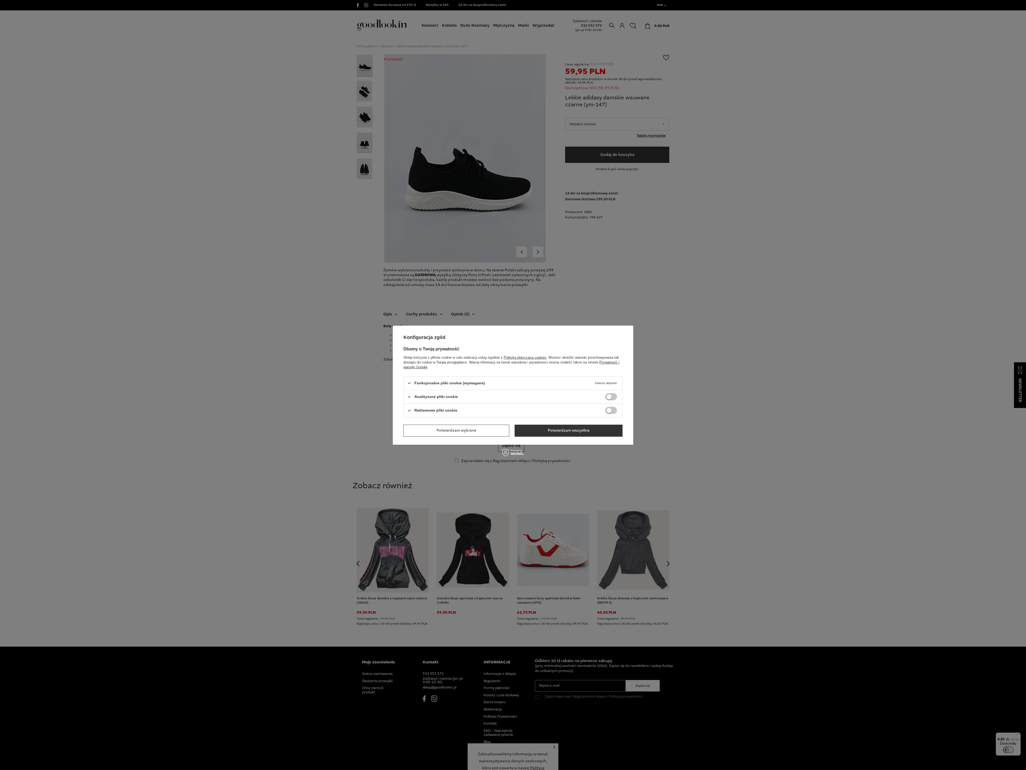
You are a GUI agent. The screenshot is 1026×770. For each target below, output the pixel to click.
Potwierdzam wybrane (456, 430)
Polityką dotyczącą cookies (525, 357)
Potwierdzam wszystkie (568, 430)
